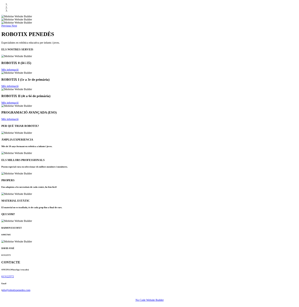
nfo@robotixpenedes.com (16, 290)
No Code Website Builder (149, 300)
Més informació (10, 69)
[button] (6, 25)
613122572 (7, 276)
